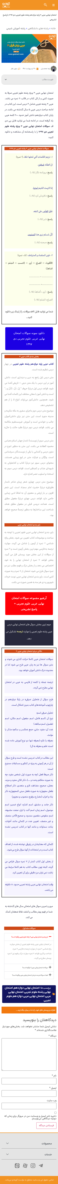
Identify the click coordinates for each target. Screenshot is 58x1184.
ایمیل (52, 1088)
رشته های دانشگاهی (38, 28)
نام (54, 1076)
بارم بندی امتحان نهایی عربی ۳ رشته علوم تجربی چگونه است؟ (29, 937)
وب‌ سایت (51, 1100)
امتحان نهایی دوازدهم (26, 988)
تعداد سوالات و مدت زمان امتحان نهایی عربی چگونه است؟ (30, 975)
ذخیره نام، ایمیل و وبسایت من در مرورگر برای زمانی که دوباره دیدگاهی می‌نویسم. (30, 1117)
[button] (53, 5)
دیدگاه (52, 1036)
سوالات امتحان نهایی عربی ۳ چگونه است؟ (35, 967)
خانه (53, 28)
